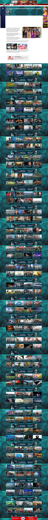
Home (8, 4)
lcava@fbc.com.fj (11, 12)
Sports (15, 4)
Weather (13, 5)
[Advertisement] (24, 21)
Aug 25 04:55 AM (9, 5)
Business (21, 4)
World (25, 4)
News (11, 4)
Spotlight (36, 4)
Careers (30, 4)
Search (16, 5)
